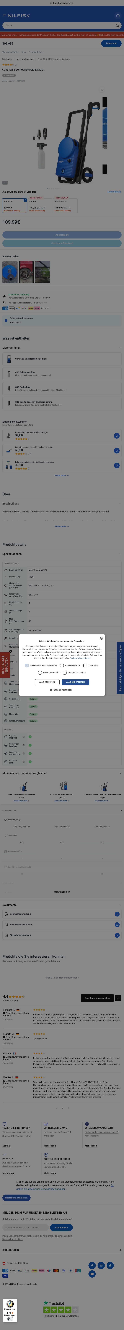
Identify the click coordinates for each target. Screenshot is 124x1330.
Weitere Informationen (80, 658)
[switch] (10, 1319)
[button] (62, 690)
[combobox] (101, 638)
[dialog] (62, 665)
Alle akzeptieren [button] (75, 682)
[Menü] (15, 1300)
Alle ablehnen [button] (47, 682)
